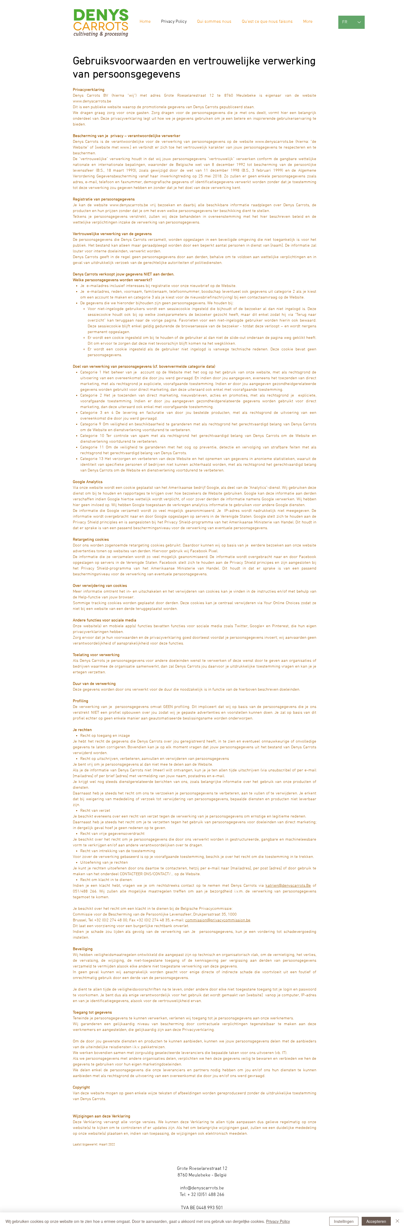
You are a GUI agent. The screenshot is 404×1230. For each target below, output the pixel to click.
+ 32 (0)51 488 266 (205, 1195)
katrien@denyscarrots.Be (288, 885)
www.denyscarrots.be (92, 101)
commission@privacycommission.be (217, 920)
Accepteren (376, 1221)
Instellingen (344, 1221)
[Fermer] (397, 1221)
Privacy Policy (278, 1221)
